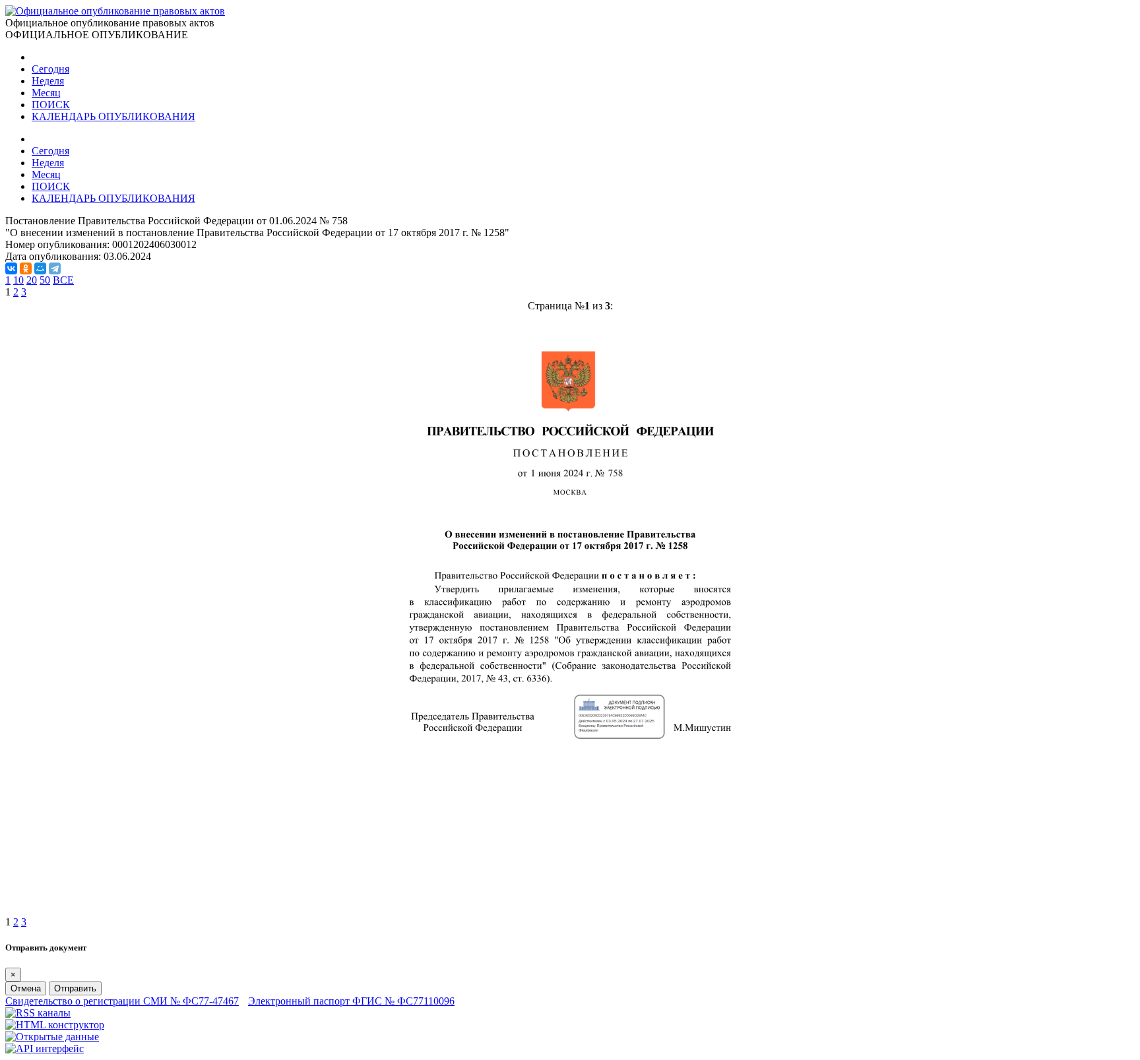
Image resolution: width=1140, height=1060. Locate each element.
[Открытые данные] (52, 1036)
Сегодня (50, 69)
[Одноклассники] (26, 268)
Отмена (26, 988)
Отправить (75, 988)
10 (18, 280)
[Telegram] (55, 268)
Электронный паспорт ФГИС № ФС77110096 (351, 1001)
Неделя (48, 80)
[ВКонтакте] (11, 268)
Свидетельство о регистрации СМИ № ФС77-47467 (122, 1001)
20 (31, 280)
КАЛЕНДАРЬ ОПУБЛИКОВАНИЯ (113, 116)
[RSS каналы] (38, 1012)
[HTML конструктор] (54, 1024)
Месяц (46, 92)
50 (45, 280)
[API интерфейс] (44, 1048)
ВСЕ (63, 280)
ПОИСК (51, 104)
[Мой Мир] (40, 268)
